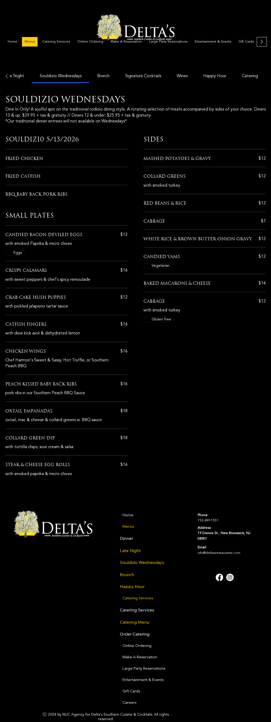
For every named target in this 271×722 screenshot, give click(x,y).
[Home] (174, 515)
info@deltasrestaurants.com (219, 553)
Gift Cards (131, 691)
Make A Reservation (140, 657)
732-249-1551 (208, 520)
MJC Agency (73, 714)
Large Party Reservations (144, 669)
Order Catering (135, 634)
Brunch (127, 574)
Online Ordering (137, 646)
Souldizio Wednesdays (142, 562)
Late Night (130, 550)
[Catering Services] (174, 598)
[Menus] (174, 526)
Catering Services (138, 598)
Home (128, 515)
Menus (128, 527)
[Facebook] (219, 577)
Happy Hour (132, 586)
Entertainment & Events (143, 680)
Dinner (126, 538)
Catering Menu (134, 622)
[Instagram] (230, 577)
